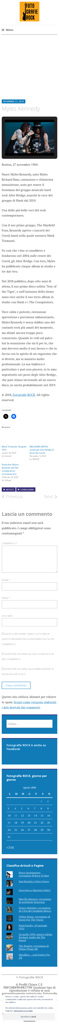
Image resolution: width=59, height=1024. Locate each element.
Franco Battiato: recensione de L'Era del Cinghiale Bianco (35, 909)
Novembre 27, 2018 (13, 101)
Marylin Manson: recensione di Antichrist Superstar (35, 900)
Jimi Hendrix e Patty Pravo (34, 881)
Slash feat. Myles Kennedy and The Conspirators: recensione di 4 (10, 469)
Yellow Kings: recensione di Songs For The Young (34, 918)
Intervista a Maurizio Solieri (34, 890)
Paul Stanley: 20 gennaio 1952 (33, 927)
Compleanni (27, 489)
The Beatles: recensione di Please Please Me (34, 947)
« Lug (10, 847)
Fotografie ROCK (24, 395)
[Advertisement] (29, 69)
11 (15, 815)
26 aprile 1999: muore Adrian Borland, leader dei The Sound (35, 937)
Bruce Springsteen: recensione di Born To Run (34, 874)
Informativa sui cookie (23, 1011)
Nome (6, 579)
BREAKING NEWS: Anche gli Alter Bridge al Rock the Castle (42, 449)
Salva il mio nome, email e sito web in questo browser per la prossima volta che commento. (28, 639)
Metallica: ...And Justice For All (34, 956)
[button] (22, 147)
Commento (9, 543)
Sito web (7, 615)
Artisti (10, 489)
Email (6, 597)
